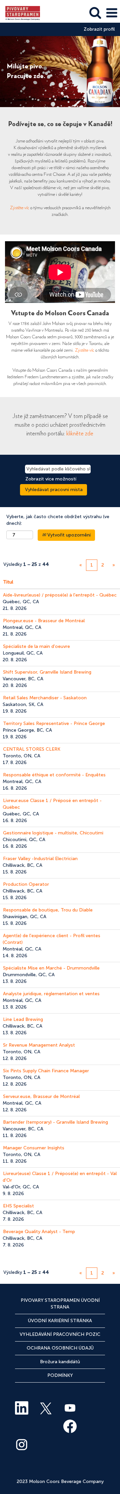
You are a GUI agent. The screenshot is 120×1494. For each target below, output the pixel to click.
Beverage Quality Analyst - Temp (39, 1231)
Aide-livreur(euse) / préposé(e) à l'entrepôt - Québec (60, 595)
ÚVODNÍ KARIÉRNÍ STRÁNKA (60, 1321)
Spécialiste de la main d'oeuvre (36, 646)
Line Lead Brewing (23, 1019)
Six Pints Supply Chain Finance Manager (46, 1071)
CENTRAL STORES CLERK (31, 749)
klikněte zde (79, 434)
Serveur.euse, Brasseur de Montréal (41, 1096)
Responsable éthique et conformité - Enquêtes (54, 775)
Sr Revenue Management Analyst (39, 1045)
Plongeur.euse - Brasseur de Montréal (44, 621)
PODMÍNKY (60, 1375)
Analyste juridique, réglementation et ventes (51, 994)
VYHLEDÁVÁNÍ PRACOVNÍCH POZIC (60, 1334)
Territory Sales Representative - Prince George (54, 723)
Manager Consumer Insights (33, 1148)
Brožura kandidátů (60, 1362)
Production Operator (26, 884)
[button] (111, 12)
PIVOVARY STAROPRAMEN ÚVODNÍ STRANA (60, 1303)
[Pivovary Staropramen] (20, 13)
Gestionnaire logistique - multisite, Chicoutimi (53, 833)
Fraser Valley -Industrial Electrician (40, 858)
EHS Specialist (18, 1206)
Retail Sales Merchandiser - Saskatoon (45, 698)
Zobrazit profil (99, 29)
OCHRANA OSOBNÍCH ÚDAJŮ (60, 1348)
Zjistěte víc (19, 208)
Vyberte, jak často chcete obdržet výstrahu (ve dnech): (57, 520)
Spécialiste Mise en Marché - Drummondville (51, 968)
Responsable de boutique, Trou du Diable (48, 910)
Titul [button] (8, 582)
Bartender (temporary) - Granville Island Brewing (55, 1122)
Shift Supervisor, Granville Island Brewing (47, 672)
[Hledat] (95, 12)
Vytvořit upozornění (68, 535)
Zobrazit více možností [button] (50, 479)
